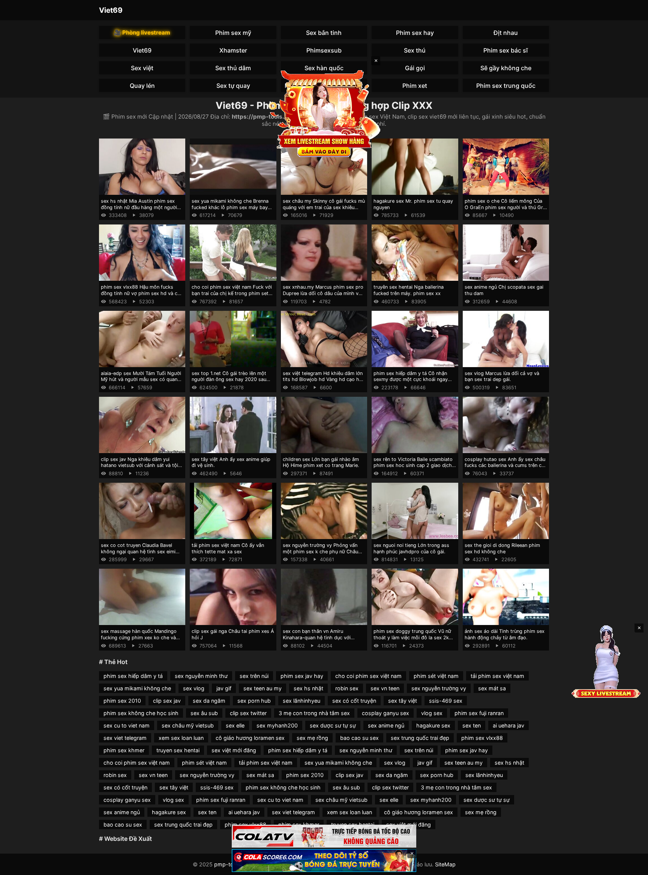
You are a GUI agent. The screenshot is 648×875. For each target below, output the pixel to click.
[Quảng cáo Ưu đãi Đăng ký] (324, 860)
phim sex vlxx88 (482, 738)
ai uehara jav (508, 725)
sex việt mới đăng (234, 750)
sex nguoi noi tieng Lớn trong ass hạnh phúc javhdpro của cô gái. (411, 548)
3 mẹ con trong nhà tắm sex (314, 713)
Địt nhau (506, 32)
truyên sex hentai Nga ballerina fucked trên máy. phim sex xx (409, 290)
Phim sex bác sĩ (505, 50)
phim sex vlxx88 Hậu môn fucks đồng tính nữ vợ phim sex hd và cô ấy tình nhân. (140, 293)
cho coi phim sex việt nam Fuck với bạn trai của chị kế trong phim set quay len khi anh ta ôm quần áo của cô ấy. (232, 296)
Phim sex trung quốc (506, 85)
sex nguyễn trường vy (438, 688)
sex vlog (193, 688)
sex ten (471, 725)
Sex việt (142, 68)
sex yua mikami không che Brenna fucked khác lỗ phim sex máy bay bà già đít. (230, 207)
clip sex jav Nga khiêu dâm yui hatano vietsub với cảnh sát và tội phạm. (139, 465)
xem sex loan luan (181, 738)
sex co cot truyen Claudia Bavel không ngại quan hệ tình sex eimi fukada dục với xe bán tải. (138, 551)
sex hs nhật (308, 688)
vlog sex (431, 713)
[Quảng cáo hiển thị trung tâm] (324, 112)
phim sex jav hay (301, 676)
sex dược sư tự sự (333, 725)
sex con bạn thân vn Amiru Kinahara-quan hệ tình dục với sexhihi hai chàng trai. (317, 637)
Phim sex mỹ (233, 32)
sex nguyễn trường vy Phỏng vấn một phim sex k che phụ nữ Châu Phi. (320, 551)
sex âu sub (204, 713)
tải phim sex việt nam (497, 676)
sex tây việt (402, 700)
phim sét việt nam (436, 676)
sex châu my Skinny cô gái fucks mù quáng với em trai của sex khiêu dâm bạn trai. (324, 207)
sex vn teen (384, 688)
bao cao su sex (359, 738)
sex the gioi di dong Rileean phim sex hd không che (502, 548)
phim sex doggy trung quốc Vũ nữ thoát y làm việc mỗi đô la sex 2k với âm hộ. (412, 637)
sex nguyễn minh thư (201, 676)
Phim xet (414, 85)
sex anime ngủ (386, 725)
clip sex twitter (248, 713)
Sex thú (415, 50)
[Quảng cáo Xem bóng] (324, 836)
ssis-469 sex (445, 700)
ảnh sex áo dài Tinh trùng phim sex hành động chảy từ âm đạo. (504, 634)
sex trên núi (254, 676)
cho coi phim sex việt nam (368, 676)
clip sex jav (167, 700)
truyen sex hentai (178, 750)
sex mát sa (492, 688)
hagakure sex (433, 725)
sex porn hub (254, 700)
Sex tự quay (233, 85)
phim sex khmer (124, 750)
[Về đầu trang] (631, 866)
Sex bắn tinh (324, 32)
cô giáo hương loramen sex (250, 738)
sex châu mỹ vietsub (188, 725)
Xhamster (233, 50)
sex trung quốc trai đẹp (420, 738)
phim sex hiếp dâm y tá (133, 676)
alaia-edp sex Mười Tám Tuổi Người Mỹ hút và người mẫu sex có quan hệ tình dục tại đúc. (141, 379)
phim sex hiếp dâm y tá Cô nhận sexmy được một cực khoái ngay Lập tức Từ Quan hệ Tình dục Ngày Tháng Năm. (413, 382)
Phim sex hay (415, 32)
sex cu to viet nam (127, 725)
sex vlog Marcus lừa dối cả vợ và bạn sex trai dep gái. (502, 376)
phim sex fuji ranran (479, 713)
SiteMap (445, 864)
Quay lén (142, 85)
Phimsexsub (324, 50)
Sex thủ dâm (233, 68)
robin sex (346, 688)
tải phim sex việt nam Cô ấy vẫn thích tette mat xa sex (228, 548)
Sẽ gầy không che (505, 68)
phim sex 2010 (122, 700)
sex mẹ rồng (312, 738)
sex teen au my (262, 688)
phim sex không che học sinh (141, 713)
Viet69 (111, 10)
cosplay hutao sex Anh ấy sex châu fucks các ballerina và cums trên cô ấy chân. (505, 465)
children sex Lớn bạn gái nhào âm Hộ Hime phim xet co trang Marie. (321, 462)
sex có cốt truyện (354, 700)
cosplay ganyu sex (385, 713)
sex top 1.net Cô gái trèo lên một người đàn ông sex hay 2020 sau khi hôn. (229, 379)
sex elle (235, 725)
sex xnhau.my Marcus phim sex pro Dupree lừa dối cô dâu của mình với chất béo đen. (323, 293)
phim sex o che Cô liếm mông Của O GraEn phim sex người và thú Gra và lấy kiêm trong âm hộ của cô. (505, 207)
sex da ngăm (209, 700)
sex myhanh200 (277, 725)
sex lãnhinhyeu (301, 700)
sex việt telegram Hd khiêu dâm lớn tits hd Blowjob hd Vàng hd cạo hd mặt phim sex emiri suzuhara (323, 379)
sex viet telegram (125, 738)
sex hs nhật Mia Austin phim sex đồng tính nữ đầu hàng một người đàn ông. (139, 207)
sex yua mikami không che (137, 688)
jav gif (223, 688)
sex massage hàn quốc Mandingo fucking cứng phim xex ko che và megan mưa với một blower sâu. (139, 637)
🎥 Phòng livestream (142, 32)
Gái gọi (415, 68)
